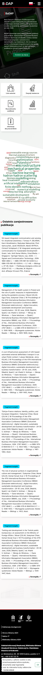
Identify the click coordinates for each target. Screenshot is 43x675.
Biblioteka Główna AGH (11, 640)
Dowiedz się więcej (21, 55)
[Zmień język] (32, 3)
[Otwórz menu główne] (39, 3)
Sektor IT (5, 636)
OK (38, 665)
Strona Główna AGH (10, 633)
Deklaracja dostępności (11, 627)
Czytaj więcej (8, 670)
